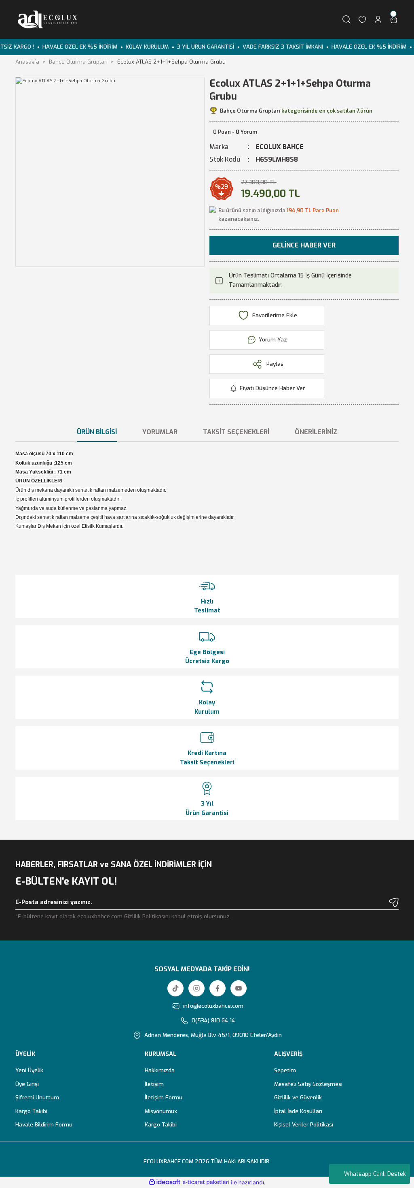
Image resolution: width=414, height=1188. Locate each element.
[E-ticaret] (206, 1182)
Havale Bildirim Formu (43, 1124)
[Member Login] (378, 19)
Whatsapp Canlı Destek (375, 1174)
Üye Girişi (27, 1084)
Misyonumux (161, 1111)
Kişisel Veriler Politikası (303, 1124)
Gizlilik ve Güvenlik (298, 1097)
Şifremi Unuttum (37, 1097)
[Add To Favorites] (266, 315)
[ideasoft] (164, 1182)
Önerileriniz (316, 432)
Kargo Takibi (31, 1111)
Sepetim (285, 1070)
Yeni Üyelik (29, 1070)
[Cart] (394, 19)
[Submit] (394, 902)
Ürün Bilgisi (97, 432)
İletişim (154, 1084)
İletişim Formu (163, 1097)
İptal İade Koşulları (298, 1111)
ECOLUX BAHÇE (280, 147)
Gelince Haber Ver (304, 245)
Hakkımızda (160, 1070)
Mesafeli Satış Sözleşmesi (308, 1084)
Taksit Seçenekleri (236, 432)
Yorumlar (159, 432)
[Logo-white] (46, 19)
